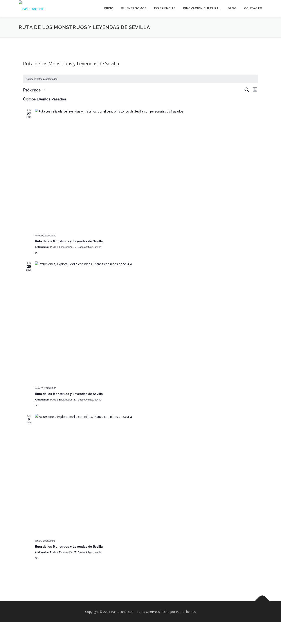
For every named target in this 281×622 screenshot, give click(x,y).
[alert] (140, 79)
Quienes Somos (134, 8)
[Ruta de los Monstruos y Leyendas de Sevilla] (146, 169)
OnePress (153, 611)
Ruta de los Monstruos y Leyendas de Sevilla (69, 241)
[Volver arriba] (262, 601)
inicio (108, 8)
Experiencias (165, 8)
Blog (232, 8)
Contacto (253, 8)
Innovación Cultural (201, 8)
